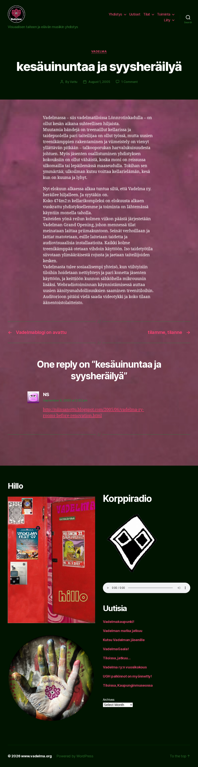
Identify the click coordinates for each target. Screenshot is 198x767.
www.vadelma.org (36, 756)
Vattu (73, 82)
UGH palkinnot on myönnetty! (127, 676)
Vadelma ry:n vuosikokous (125, 667)
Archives (108, 700)
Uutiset (134, 14)
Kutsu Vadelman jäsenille (124, 640)
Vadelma (99, 51)
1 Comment (129, 82)
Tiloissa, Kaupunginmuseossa (128, 685)
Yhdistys (115, 14)
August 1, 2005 (99, 82)
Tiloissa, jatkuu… (117, 658)
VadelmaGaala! (116, 649)
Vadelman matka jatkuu (122, 631)
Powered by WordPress (74, 756)
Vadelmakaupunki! (118, 622)
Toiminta (163, 14)
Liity (167, 20)
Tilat (146, 14)
